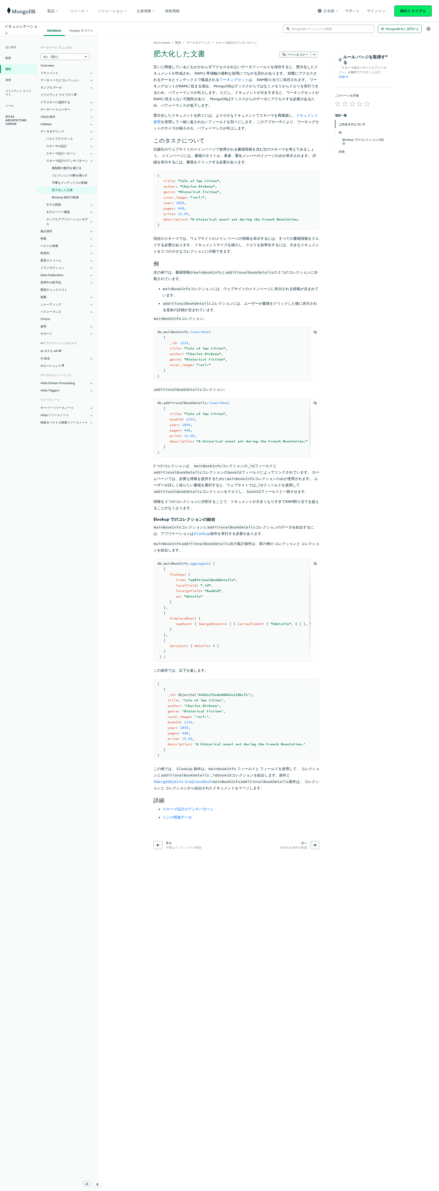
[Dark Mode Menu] (428, 29)
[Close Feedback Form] (386, 56)
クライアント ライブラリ (18, 92)
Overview (47, 65)
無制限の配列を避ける (67, 168)
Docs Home (161, 42)
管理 (8, 80)
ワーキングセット (234, 79)
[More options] (314, 54)
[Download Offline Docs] (87, 1183)
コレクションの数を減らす (70, 175)
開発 (178, 42)
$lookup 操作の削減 (65, 197)
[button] (328, 11)
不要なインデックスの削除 (70, 182)
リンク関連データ (177, 817)
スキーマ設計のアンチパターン (236, 42)
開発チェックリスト (53, 289)
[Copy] (315, 332)
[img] (337, 104)
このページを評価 (347, 95)
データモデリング (198, 42)
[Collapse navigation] (97, 1184)
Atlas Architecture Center (16, 120)
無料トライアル (413, 11)
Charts (45, 319)
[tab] (54, 30)
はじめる (10, 47)
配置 (8, 58)
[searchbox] (328, 29)
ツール (9, 105)
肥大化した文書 (62, 190)
